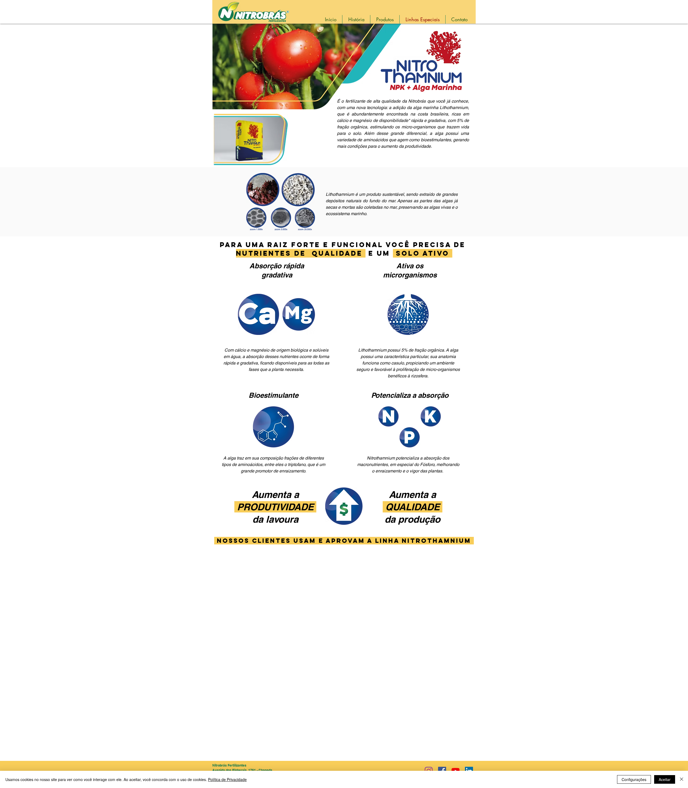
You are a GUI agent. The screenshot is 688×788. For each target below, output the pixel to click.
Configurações (634, 779)
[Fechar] (681, 779)
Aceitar (665, 779)
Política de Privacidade (227, 779)
